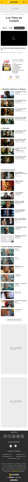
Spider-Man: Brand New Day (21, 301)
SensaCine (19, 454)
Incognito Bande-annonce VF (19, 193)
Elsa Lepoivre (15, 73)
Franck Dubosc (17, 67)
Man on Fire (18, 292)
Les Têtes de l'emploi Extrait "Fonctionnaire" (20, 149)
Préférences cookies (22, 465)
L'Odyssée (17, 274)
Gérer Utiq (19, 468)
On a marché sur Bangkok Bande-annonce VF (21, 173)
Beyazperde (6, 456)
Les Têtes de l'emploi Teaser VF (20, 92)
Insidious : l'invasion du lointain (21, 284)
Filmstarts (5, 454)
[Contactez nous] (23, 436)
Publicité (24, 463)
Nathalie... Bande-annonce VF (19, 181)
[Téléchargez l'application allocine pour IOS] (11, 445)
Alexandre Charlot (18, 64)
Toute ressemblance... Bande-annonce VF (20, 210)
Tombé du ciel (18, 309)
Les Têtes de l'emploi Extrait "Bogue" (20, 131)
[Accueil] (12, 2)
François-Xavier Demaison (18, 70)
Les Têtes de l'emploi (20, 14)
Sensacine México (12, 458)
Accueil (3, 14)
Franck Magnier (15, 65)
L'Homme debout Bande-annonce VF (21, 228)
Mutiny (16, 249)
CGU (2, 465)
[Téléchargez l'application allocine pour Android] (16, 445)
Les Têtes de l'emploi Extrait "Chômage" (20, 140)
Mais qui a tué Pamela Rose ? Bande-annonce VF (20, 219)
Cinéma (6, 14)
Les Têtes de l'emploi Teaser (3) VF (20, 109)
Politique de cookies (12, 465)
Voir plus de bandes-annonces (14, 319)
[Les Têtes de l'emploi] (6, 65)
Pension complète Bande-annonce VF (19, 202)
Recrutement (18, 463)
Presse (10, 75)
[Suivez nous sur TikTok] (18, 436)
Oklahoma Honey (19, 266)
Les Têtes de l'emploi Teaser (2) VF (20, 101)
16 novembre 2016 (19, 61)
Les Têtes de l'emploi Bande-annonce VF (20, 118)
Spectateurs (17, 75)
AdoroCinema (19, 456)
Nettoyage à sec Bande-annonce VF (20, 236)
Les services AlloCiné (10, 468)
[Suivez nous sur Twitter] (10, 436)
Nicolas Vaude (15, 71)
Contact (3, 463)
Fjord (16, 257)
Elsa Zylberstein (15, 68)
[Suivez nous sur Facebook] (5, 436)
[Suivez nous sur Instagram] (14, 436)
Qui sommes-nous (10, 463)
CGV (6, 465)
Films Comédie (12, 14)
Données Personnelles (8, 466)
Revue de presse (18, 466)
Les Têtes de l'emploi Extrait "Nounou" (20, 157)
